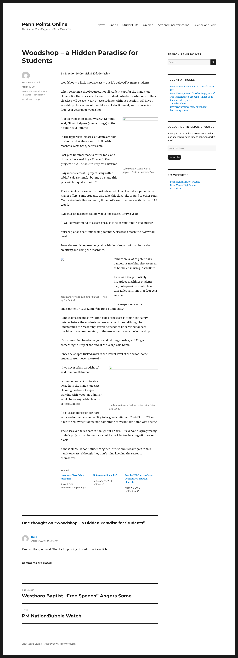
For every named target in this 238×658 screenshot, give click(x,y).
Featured (27, 94)
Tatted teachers (178, 103)
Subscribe (174, 157)
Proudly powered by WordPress (61, 643)
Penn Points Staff (31, 82)
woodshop (34, 99)
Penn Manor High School (183, 185)
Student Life (130, 24)
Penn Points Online (45, 24)
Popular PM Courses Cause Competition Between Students (139, 479)
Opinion (148, 24)
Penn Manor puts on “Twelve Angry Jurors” (192, 93)
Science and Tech (204, 24)
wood (25, 99)
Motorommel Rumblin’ (105, 475)
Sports (113, 24)
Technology (39, 94)
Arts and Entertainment (173, 24)
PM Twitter (176, 188)
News (101, 24)
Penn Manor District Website (185, 181)
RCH (34, 536)
